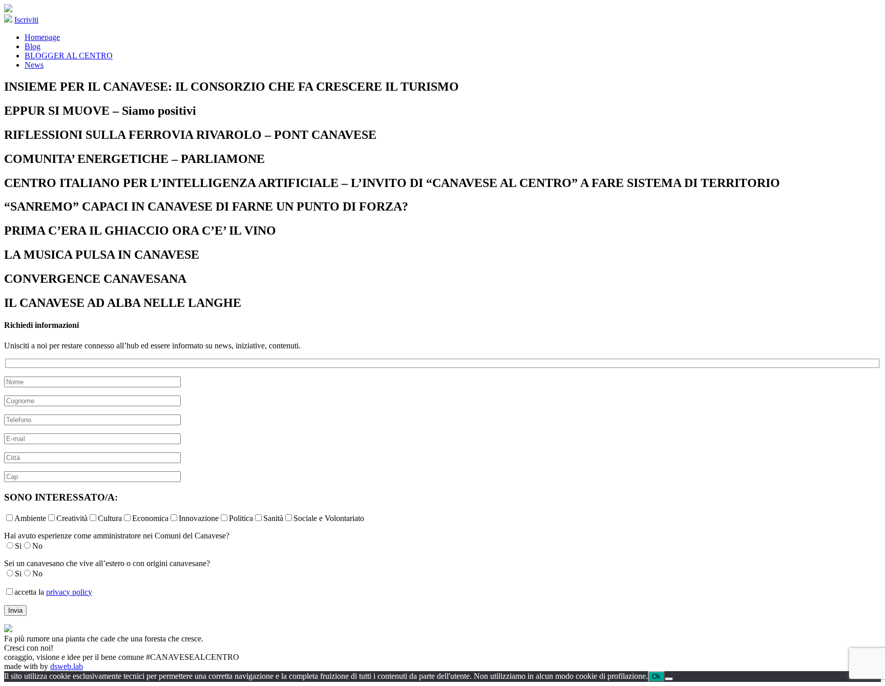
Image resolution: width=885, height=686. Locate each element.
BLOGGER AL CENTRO (69, 55)
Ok (656, 676)
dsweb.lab (66, 666)
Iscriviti (26, 19)
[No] (669, 678)
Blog (32, 46)
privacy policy (69, 592)
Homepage (42, 37)
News (34, 64)
